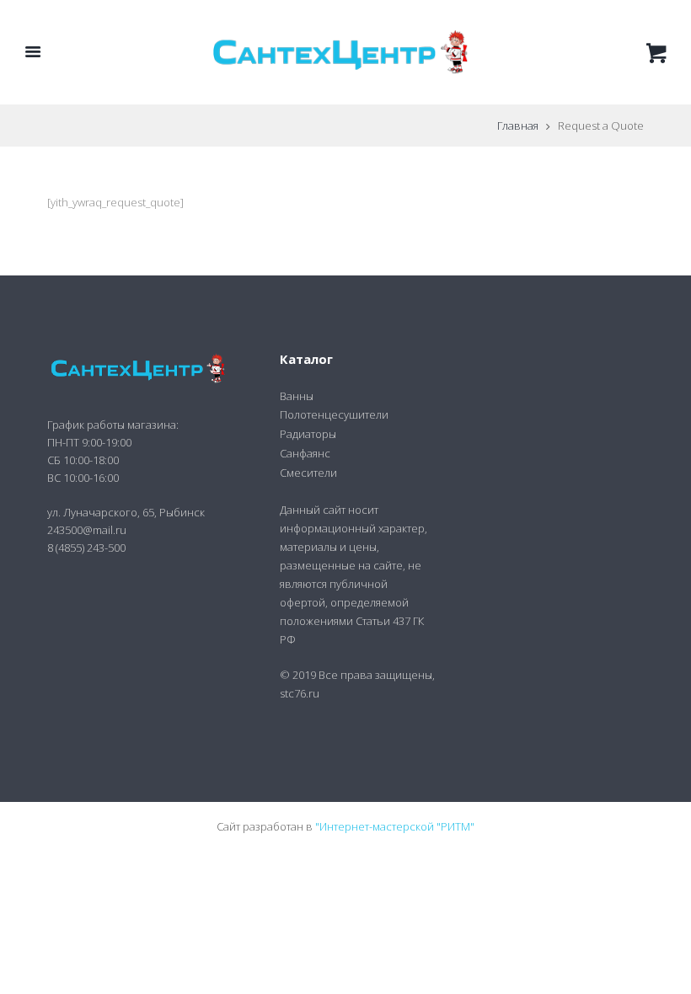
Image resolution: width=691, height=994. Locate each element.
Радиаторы (308, 433)
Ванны (296, 395)
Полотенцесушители (334, 414)
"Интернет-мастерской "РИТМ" (394, 826)
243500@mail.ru (86, 529)
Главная (517, 125)
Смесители (308, 472)
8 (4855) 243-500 (86, 547)
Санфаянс (305, 453)
